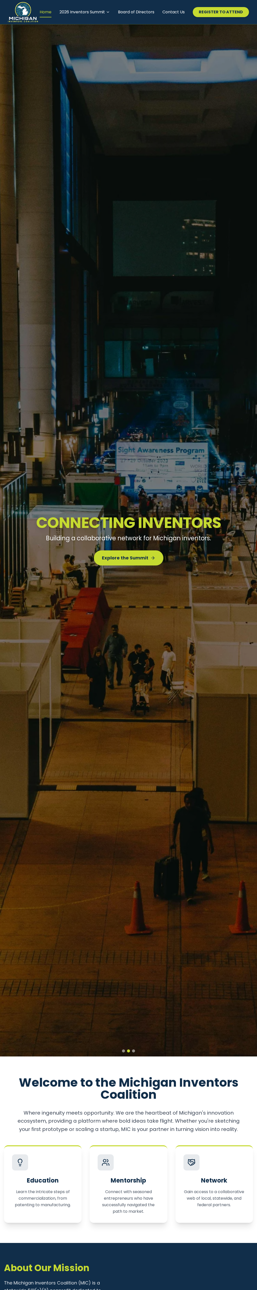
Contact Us (173, 12)
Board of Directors (136, 12)
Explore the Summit (125, 562)
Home (45, 12)
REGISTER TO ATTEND (221, 12)
